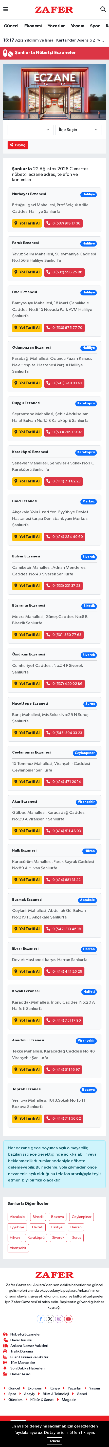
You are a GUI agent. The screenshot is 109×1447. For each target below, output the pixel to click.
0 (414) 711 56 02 (66, 1118)
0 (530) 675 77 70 (67, 328)
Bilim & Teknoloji (56, 1394)
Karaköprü (36, 1237)
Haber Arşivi (20, 1374)
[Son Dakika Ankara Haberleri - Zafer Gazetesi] (54, 9)
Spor (95, 26)
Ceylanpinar (82, 1217)
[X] (50, 1319)
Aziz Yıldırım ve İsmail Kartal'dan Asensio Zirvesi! (54, 40)
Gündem (15, 1400)
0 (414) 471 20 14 (66, 782)
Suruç (76, 1237)
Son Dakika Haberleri (27, 1368)
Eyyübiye (17, 1227)
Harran (76, 1227)
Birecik (38, 1217)
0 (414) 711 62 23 (66, 481)
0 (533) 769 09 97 (67, 432)
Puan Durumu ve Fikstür (29, 1357)
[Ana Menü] (5, 10)
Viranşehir (18, 1248)
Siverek (58, 1237)
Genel (82, 1394)
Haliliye (57, 1227)
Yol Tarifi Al (30, 223)
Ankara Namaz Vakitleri (29, 1346)
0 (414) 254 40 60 (67, 537)
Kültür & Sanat (42, 1400)
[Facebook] (41, 1319)
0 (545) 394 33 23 (67, 733)
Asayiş (29, 1394)
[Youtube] (68, 1319)
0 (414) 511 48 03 (66, 831)
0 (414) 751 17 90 (66, 1020)
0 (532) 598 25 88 (67, 272)
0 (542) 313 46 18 (66, 929)
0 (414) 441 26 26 (67, 971)
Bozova (57, 1217)
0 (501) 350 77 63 (66, 635)
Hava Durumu (21, 1340)
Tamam (55, 1440)
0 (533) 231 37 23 (66, 586)
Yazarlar (56, 26)
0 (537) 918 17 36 (66, 223)
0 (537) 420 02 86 (67, 684)
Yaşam (77, 26)
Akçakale (17, 1217)
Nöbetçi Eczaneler (25, 1334)
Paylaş (20, 145)
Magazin (69, 1400)
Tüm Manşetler (22, 1363)
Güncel (11, 26)
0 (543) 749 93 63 (67, 383)
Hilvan (15, 1237)
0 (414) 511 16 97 (66, 1070)
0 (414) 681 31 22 (66, 880)
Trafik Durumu (21, 1351)
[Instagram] (59, 1319)
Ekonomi (33, 26)
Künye (55, 1388)
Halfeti (37, 1227)
